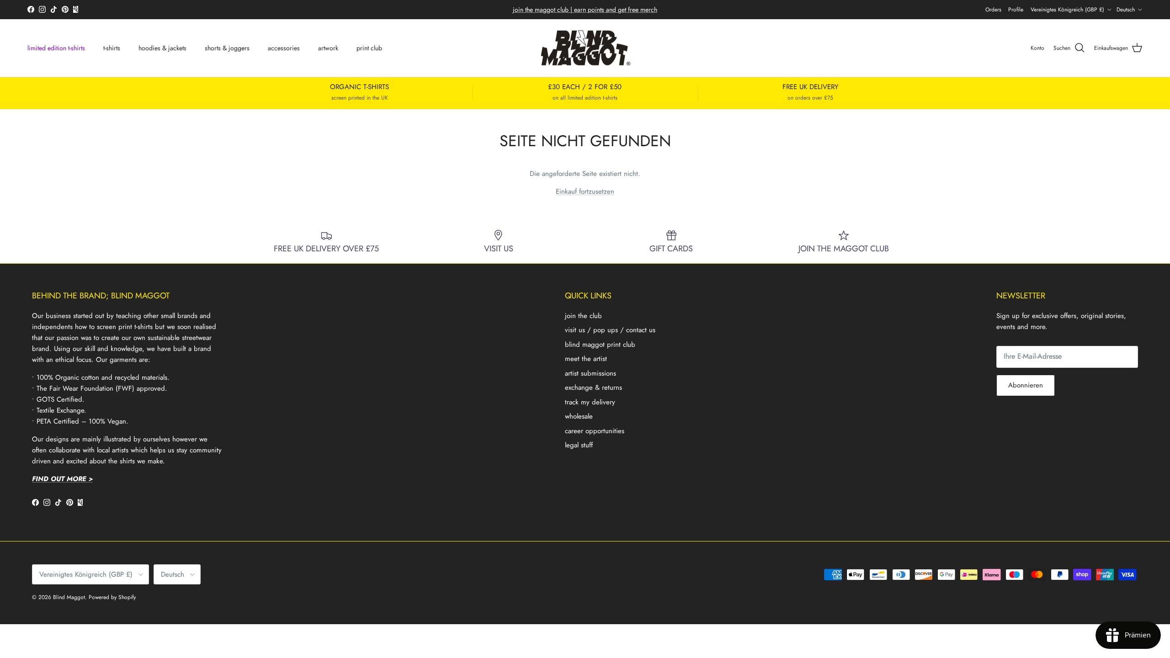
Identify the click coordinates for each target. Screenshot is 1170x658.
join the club (583, 316)
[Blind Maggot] (585, 48)
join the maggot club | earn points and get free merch (585, 9)
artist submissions (590, 373)
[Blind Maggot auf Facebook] (30, 9)
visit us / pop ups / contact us (610, 330)
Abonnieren (1025, 385)
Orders (993, 9)
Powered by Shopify (112, 597)
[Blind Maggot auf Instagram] (42, 9)
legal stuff (579, 445)
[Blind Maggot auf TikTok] (53, 9)
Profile (1015, 9)
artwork (328, 48)
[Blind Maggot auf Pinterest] (65, 9)
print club (369, 48)
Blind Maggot (69, 597)
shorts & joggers (227, 48)
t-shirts (111, 48)
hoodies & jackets (162, 48)
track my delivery (590, 402)
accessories (284, 48)
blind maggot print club (600, 345)
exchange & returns (593, 387)
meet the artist (586, 359)
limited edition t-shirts (56, 48)
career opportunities (594, 431)
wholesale (579, 416)
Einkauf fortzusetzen (585, 191)
